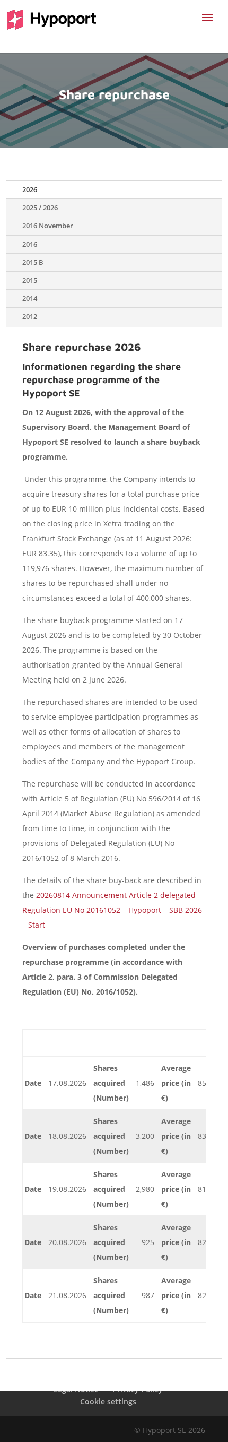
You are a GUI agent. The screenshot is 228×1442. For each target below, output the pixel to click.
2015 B (32, 262)
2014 (29, 298)
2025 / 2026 (40, 207)
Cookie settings (108, 1401)
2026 (29, 189)
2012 (29, 316)
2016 (29, 244)
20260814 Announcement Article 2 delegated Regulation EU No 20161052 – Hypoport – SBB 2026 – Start (112, 910)
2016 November (47, 225)
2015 (29, 280)
